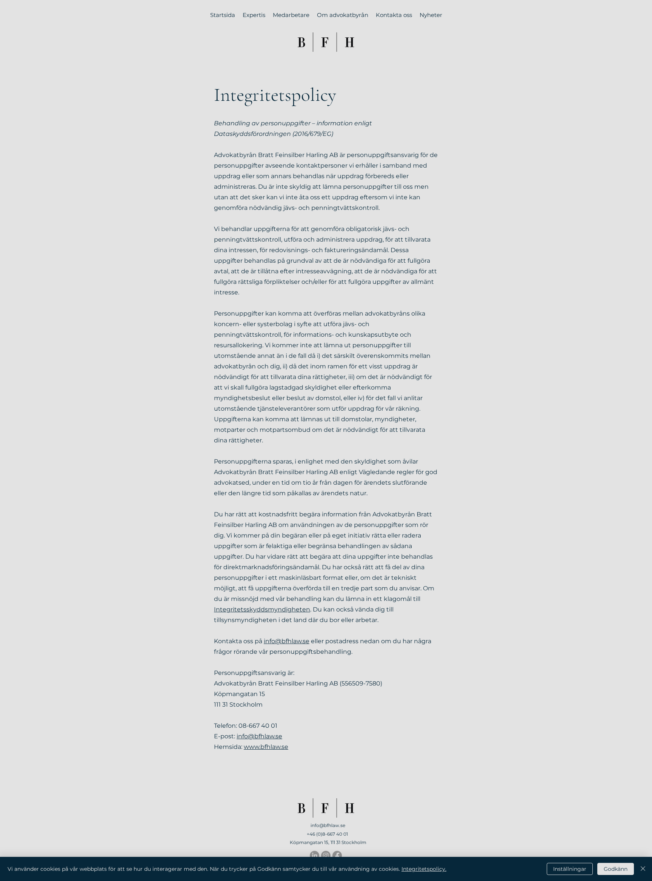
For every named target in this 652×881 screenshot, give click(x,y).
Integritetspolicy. (423, 869)
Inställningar (569, 869)
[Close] (642, 869)
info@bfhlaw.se (286, 641)
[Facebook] (337, 855)
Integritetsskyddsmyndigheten (262, 609)
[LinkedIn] (314, 855)
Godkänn (615, 869)
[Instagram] (326, 855)
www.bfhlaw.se (266, 746)
